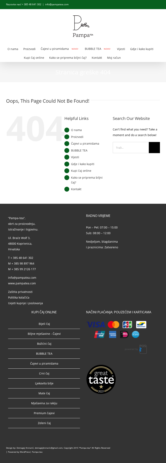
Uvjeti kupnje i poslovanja (25, 303)
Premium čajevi (44, 413)
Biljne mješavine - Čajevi (44, 334)
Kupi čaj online (81, 171)
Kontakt (76, 189)
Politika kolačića (19, 297)
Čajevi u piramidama (85, 143)
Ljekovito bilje (44, 383)
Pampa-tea (37, 451)
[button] (136, 57)
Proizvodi (77, 137)
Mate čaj (44, 393)
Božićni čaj (44, 344)
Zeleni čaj (44, 423)
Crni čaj (44, 373)
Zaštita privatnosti (20, 292)
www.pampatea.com (22, 283)
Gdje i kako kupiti (82, 164)
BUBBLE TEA (79, 150)
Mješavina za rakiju (44, 403)
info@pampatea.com (57, 4)
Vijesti (75, 157)
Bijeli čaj (44, 324)
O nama (76, 130)
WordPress (25, 451)
